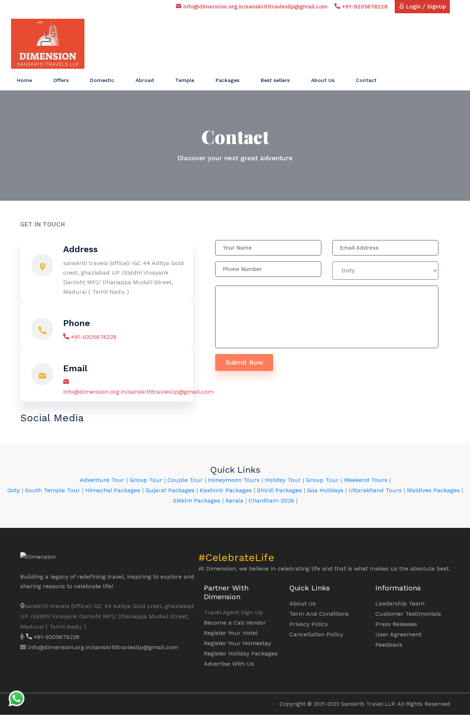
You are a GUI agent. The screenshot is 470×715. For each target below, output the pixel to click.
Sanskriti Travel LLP (367, 704)
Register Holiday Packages (241, 653)
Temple (184, 80)
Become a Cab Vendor (235, 622)
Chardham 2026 (271, 500)
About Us (323, 80)
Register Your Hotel (231, 632)
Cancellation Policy (316, 634)
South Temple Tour (52, 490)
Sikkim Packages (196, 500)
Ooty (13, 490)
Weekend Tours (365, 479)
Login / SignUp (425, 6)
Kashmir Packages (226, 490)
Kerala (234, 500)
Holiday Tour (284, 479)
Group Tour (146, 479)
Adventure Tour (102, 479)
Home (24, 80)
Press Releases (396, 624)
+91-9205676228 (364, 6)
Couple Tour (185, 479)
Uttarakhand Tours (375, 490)
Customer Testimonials (408, 613)
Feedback (388, 644)
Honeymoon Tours (234, 479)
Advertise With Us (229, 663)
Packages (227, 80)
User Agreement (398, 634)
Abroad (144, 80)
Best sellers (275, 80)
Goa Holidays (325, 490)
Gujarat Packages (170, 490)
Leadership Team (399, 603)
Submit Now (244, 362)
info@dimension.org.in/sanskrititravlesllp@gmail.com (254, 6)
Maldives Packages (433, 490)
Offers (61, 80)
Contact (366, 80)
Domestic (102, 80)
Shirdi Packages (279, 490)
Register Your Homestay (237, 643)
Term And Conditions (319, 613)
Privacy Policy (308, 624)
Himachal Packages (112, 490)
